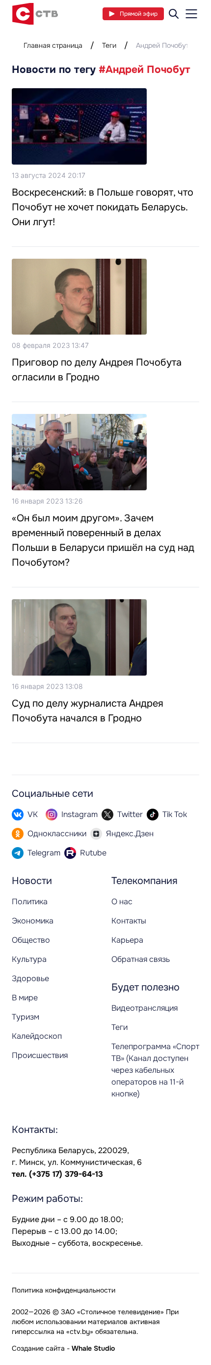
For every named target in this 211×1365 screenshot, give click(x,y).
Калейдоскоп (37, 1036)
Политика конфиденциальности (63, 1290)
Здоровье (30, 978)
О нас (121, 901)
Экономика (32, 921)
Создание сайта (38, 1348)
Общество (31, 940)
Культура (29, 959)
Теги (109, 45)
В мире (25, 997)
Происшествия (40, 1055)
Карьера (127, 940)
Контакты (128, 921)
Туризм (25, 1017)
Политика (30, 901)
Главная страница (53, 45)
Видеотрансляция (144, 1008)
